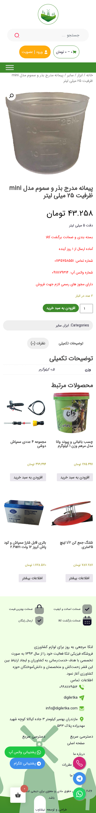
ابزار (80, 75)
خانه (89, 75)
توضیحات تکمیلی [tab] (71, 343)
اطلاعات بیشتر (79, 578)
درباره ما (79, 754)
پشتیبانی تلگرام (25, 763)
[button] (11, 96)
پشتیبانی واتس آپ (23, 752)
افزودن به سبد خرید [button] (74, 477)
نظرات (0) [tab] (38, 343)
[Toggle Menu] (10, 67)
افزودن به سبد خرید (60, 308)
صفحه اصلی (76, 743)
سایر (70, 75)
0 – (64, 52)
